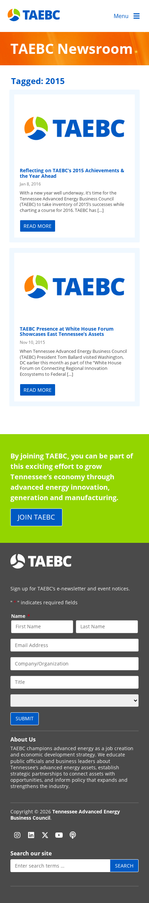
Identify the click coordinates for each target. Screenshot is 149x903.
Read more (38, 226)
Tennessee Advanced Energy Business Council (65, 814)
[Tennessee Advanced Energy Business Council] (34, 15)
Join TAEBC (36, 517)
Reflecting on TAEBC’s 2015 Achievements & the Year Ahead (72, 173)
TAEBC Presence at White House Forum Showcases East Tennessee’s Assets (67, 331)
